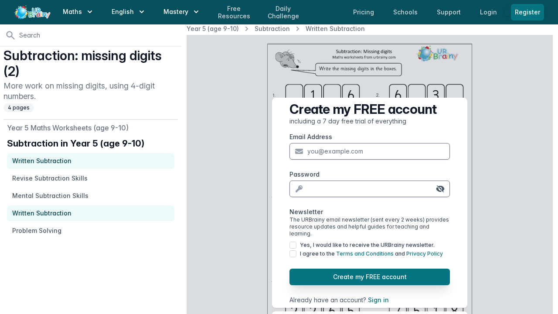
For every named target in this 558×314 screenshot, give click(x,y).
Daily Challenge (283, 12)
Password (304, 174)
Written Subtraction (335, 28)
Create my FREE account (370, 276)
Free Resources (234, 12)
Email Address (310, 136)
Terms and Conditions (365, 253)
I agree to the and (371, 253)
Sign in (378, 300)
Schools (406, 12)
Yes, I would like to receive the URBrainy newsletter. (367, 245)
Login (489, 12)
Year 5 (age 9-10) (213, 28)
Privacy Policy (424, 253)
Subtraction (272, 28)
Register (527, 12)
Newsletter (369, 222)
